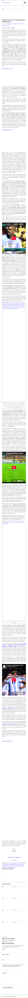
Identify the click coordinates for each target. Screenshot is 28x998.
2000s (7, 863)
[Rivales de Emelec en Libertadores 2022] (8, 904)
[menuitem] (21, 2)
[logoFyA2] (11, 2)
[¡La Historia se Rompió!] (20, 892)
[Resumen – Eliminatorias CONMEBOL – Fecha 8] (8, 915)
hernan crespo (21, 864)
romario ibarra (4, 867)
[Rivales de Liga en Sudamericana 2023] (20, 927)
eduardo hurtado (5, 864)
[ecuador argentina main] (14, 13)
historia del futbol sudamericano (7, 865)
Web (3, 959)
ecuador (23, 863)
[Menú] (24, 2)
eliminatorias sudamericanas (13, 864)
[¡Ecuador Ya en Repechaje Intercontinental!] (8, 892)
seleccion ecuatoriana (11, 867)
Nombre (4, 949)
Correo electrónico (6, 954)
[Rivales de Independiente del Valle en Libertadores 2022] (8, 927)
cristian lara (20, 863)
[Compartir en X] (3, 872)
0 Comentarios (10, 23)
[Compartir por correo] (3, 875)
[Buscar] (21, 2)
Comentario (4, 973)
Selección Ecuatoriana (19, 23)
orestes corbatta (21, 865)
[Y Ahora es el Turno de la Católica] (20, 904)
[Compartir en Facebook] (3, 870)
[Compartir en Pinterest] (3, 874)
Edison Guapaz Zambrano (6, 25)
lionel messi (16, 865)
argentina (16, 863)
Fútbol (15, 23)
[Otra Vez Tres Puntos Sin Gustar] (20, 915)
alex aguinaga (11, 863)
